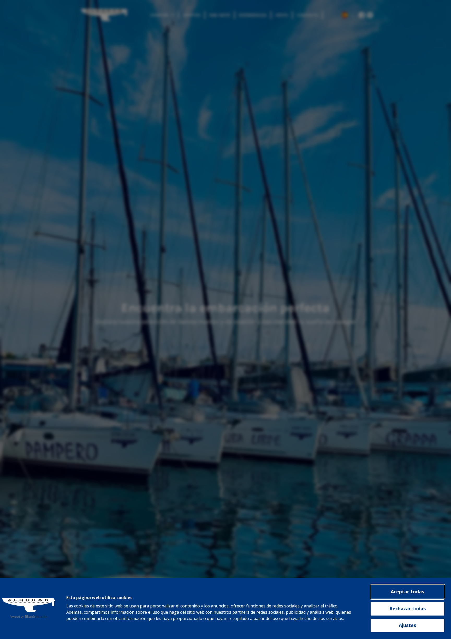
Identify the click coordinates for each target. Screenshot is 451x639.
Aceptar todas (407, 591)
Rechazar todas (407, 608)
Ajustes (407, 625)
